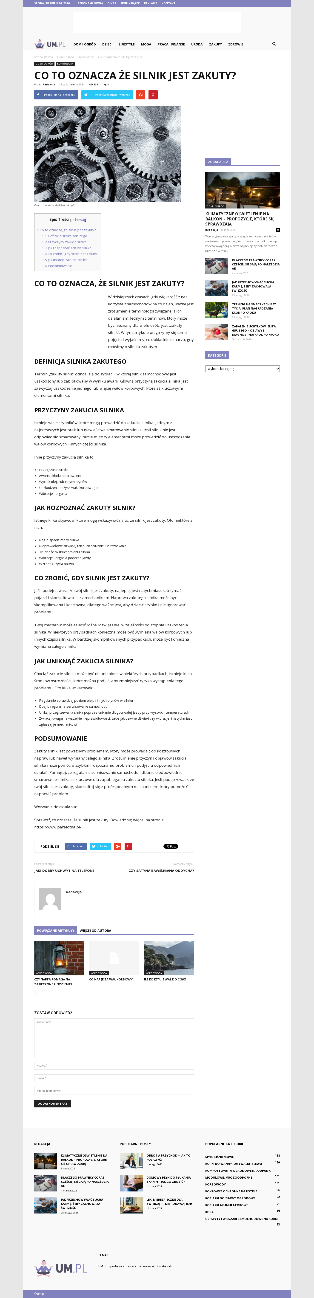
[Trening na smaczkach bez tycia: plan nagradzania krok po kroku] (216, 310)
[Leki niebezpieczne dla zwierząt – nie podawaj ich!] (131, 1205)
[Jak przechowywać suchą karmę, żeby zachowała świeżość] (216, 288)
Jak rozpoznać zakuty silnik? (66, 247)
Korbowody (65, 63)
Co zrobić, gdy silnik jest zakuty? (70, 253)
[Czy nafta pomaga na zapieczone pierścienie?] (59, 958)
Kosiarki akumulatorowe (226, 1205)
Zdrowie (235, 44)
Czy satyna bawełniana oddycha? (161, 870)
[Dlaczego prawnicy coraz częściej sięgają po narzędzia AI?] (216, 266)
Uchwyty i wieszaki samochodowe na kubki (241, 1219)
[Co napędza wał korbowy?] (114, 958)
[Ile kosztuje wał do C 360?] (169, 958)
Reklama (150, 3)
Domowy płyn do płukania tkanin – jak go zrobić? (168, 1179)
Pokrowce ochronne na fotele (231, 1191)
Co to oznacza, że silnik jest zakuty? (66, 230)
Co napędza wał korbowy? (111, 979)
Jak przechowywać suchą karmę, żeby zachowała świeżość (253, 286)
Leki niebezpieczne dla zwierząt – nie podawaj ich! (169, 1201)
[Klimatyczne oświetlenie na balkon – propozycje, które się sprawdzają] (242, 190)
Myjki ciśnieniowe (219, 1157)
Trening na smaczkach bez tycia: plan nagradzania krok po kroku (254, 308)
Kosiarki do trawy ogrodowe (230, 1198)
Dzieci (107, 44)
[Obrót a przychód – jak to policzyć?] (131, 1161)
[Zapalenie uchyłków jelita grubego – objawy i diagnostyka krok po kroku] (216, 332)
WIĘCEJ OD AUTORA (95, 930)
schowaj (78, 219)
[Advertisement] (157, 22)
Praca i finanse (171, 44)
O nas (111, 3)
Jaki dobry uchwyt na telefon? (64, 870)
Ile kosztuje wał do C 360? (165, 979)
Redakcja (49, 84)
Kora (209, 1212)
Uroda (197, 44)
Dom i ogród (85, 44)
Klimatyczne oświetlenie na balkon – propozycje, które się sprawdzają (239, 219)
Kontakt (168, 3)
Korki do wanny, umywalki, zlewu (233, 1164)
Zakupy (215, 44)
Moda (146, 44)
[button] (274, 44)
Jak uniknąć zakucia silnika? (65, 259)
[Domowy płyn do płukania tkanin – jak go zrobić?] (131, 1183)
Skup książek (130, 3)
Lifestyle (127, 44)
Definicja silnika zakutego (64, 236)
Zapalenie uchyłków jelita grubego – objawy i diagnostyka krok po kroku (255, 330)
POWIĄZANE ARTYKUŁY (55, 930)
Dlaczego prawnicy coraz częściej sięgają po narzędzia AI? (256, 264)
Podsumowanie (57, 265)
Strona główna (90, 3)
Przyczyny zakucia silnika (64, 241)
